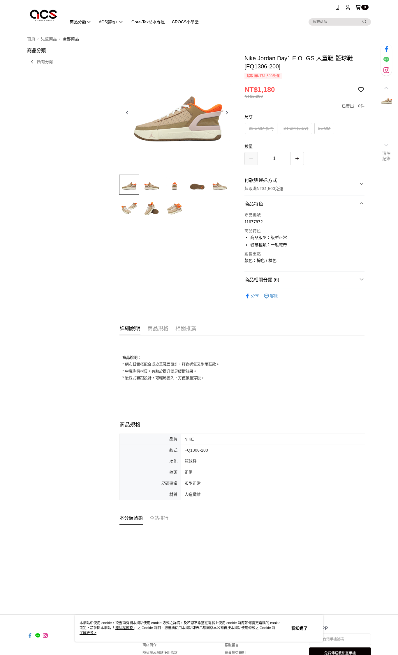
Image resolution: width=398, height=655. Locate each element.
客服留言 (232, 645)
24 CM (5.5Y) (295, 128)
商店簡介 (149, 645)
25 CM (324, 128)
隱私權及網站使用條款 (159, 653)
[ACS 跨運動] (43, 15)
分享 (255, 296)
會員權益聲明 (235, 653)
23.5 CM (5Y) (261, 128)
